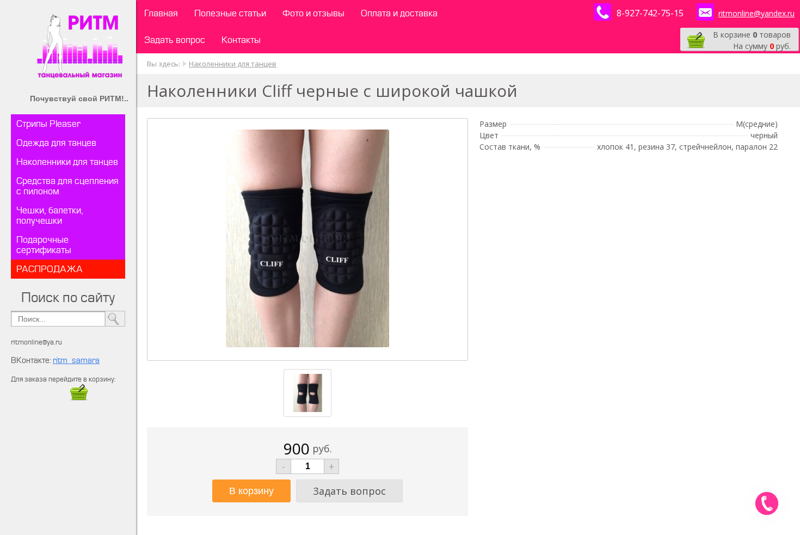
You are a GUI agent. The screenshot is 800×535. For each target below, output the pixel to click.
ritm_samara (76, 360)
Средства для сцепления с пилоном (67, 186)
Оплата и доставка (399, 13)
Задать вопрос (174, 40)
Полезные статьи (230, 13)
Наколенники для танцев (67, 162)
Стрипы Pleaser (48, 124)
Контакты (241, 40)
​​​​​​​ (79, 398)
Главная (161, 13)
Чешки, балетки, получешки (49, 215)
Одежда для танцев (56, 143)
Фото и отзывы (313, 13)
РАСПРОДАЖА (49, 269)
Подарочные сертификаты (43, 245)
